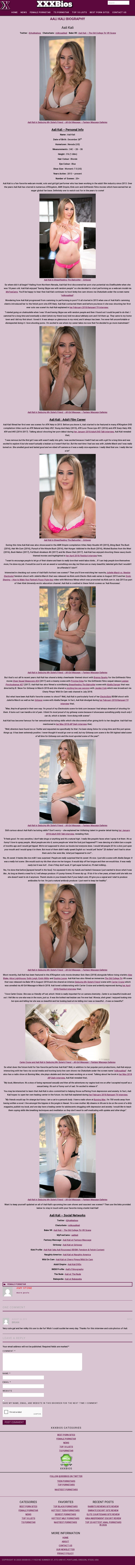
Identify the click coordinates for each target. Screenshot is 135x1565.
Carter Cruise (118, 982)
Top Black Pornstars (65, 1506)
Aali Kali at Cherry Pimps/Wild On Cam (74, 1259)
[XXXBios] (54, 4)
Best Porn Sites (99, 12)
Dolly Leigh (32, 978)
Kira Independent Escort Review (103, 1518)
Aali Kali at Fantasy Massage (77, 1240)
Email (7, 1382)
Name (7, 1373)
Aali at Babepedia (73, 1279)
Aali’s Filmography (74, 1269)
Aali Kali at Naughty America (77, 1254)
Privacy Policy (65, 1553)
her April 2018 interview (81, 555)
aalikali (74, 1235)
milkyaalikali (61, 33)
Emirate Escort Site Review (103, 1510)
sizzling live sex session (78, 688)
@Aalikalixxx (35, 33)
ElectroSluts (105, 696)
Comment (9, 1351)
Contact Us (119, 12)
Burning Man (100, 1099)
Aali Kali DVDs (74, 1264)
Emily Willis (43, 978)
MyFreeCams (12, 292)
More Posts (22, 1293)
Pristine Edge (77, 681)
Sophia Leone (60, 978)
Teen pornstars (66, 1481)
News (24, 12)
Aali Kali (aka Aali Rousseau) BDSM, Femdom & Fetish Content (74, 1250)
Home (14, 12)
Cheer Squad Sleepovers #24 (26, 681)
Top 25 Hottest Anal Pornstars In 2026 (103, 1523)
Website (7, 1391)
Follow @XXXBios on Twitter (66, 1476)
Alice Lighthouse (17, 978)
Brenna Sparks (101, 677)
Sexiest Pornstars (65, 1514)
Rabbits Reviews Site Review (103, 1506)
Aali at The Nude (73, 1274)
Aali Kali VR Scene (97, 33)
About (65, 1541)
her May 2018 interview (71, 724)
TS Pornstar (61, 12)
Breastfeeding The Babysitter (82, 684)
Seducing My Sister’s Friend (87, 982)
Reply (129, 1319)
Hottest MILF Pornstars (65, 1518)
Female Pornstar (40, 12)
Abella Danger (113, 684)
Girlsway (39, 700)
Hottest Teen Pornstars (65, 1510)
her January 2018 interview (94, 431)
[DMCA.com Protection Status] (66, 1460)
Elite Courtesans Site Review (103, 1514)
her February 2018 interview (89, 307)
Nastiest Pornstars (66, 1489)
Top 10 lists (79, 12)
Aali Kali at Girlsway (72, 1245)
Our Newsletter (65, 1549)
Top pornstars (66, 1484)
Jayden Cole (101, 688)
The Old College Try (114, 978)
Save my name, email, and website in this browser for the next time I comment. (50, 1403)
